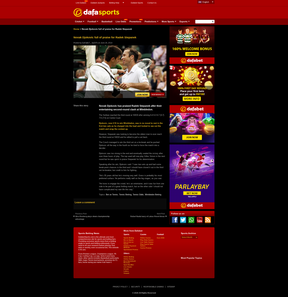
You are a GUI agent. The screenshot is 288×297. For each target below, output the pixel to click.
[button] (212, 21)
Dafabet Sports (137, 3)
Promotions (135, 21)
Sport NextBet (129, 265)
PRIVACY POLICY (120, 287)
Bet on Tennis (112, 194)
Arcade (126, 269)
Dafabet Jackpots (98, 3)
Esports (184, 21)
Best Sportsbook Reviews (130, 261)
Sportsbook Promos (131, 249)
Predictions (150, 21)
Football (92, 21)
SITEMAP (171, 287)
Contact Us (151, 3)
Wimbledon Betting (153, 194)
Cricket (78, 21)
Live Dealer (128, 267)
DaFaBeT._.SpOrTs (90, 43)
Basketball (107, 21)
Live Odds (121, 21)
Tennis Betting (125, 194)
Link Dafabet (81, 3)
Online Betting (129, 257)
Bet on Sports (129, 240)
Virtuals (126, 273)
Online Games (129, 259)
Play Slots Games (146, 240)
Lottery (126, 271)
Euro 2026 (160, 238)
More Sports (168, 21)
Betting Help (114, 3)
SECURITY (135, 287)
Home (76, 29)
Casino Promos (146, 248)
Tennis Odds (138, 194)
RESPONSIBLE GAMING (153, 287)
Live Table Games (146, 242)
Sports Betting (129, 238)
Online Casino (145, 238)
